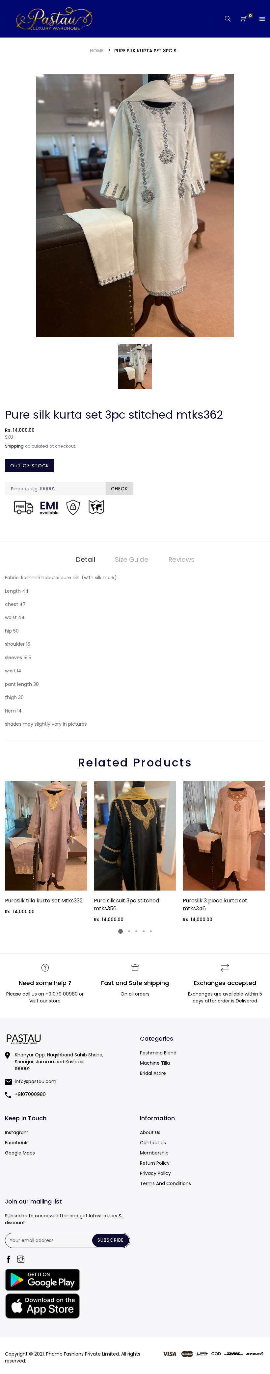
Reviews (181, 559)
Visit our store (45, 1001)
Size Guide (131, 559)
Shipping (14, 446)
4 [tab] (144, 931)
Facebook (16, 1142)
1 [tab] (120, 931)
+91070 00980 (61, 994)
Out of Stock (29, 465)
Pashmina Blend (158, 1053)
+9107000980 (30, 1094)
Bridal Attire (153, 1073)
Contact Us (153, 1142)
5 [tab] (151, 931)
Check (119, 488)
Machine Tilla (155, 1063)
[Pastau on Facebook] (8, 1260)
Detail (85, 559)
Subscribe (110, 1240)
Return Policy (155, 1163)
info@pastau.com (35, 1081)
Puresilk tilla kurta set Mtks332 (44, 900)
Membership (154, 1153)
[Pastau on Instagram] (20, 1260)
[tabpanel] (46, 848)
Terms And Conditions (165, 1183)
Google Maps (20, 1153)
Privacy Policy (155, 1173)
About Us (150, 1132)
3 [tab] (136, 931)
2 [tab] (129, 931)
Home (96, 50)
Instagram (17, 1132)
